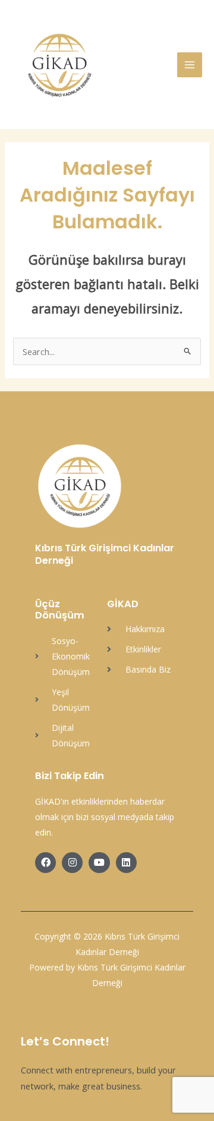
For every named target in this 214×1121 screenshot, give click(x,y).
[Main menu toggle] (189, 64)
